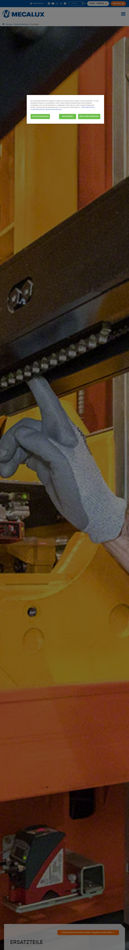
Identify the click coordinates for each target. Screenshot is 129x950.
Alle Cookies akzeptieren (89, 116)
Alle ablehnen (67, 116)
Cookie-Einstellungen (40, 116)
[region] (65, 109)
